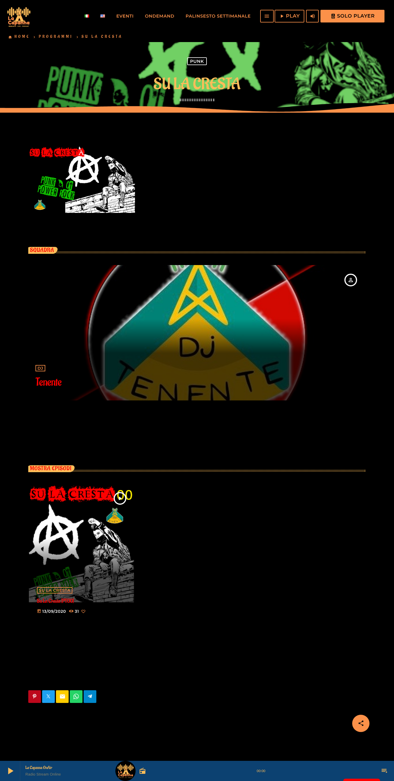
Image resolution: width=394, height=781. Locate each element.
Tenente (48, 382)
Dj (40, 368)
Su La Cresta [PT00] (55, 601)
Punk (197, 61)
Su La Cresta (54, 590)
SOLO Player (352, 16)
